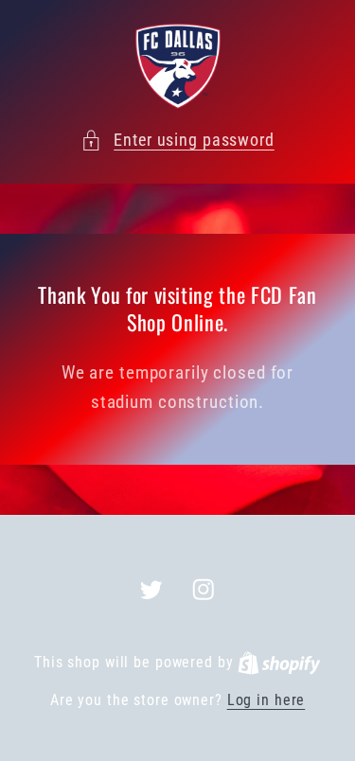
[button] (177, 140)
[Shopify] (279, 662)
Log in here (266, 700)
